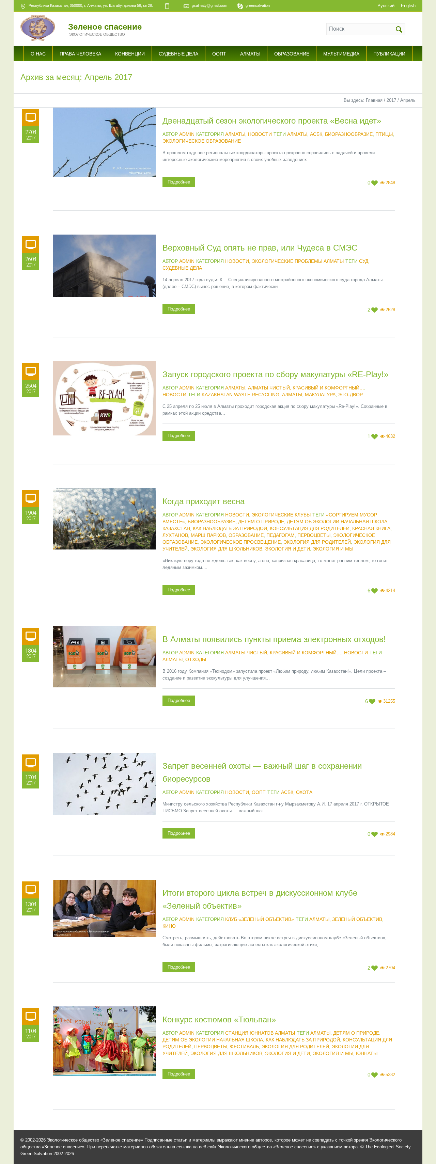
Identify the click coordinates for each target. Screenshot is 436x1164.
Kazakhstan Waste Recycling (240, 394)
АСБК (316, 134)
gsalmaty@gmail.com (209, 5)
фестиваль (244, 1046)
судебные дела (182, 268)
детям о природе (261, 521)
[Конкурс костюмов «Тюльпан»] (104, 1057)
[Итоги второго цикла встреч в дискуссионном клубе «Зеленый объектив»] (104, 931)
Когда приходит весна (203, 501)
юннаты (366, 1053)
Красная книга (371, 528)
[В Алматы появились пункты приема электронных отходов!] (104, 677)
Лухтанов (175, 535)
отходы (195, 659)
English (408, 5)
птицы (384, 134)
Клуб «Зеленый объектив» (259, 919)
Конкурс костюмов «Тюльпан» (219, 1019)
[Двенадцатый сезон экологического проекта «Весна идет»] (104, 159)
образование (246, 535)
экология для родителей (317, 542)
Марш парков (208, 535)
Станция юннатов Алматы (260, 1033)
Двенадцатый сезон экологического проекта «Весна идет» (271, 120)
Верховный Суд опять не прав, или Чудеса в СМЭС (259, 247)
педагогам (280, 535)
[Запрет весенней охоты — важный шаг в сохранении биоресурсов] (104, 804)
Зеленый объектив (357, 919)
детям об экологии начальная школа (337, 521)
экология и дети (287, 549)
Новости (260, 134)
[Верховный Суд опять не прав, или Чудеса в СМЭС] (104, 286)
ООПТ (259, 792)
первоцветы (313, 535)
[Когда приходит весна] (104, 539)
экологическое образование (201, 141)
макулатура (320, 394)
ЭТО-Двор (350, 394)
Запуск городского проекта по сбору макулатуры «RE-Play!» (275, 374)
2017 (391, 100)
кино (169, 926)
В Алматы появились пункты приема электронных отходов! (274, 639)
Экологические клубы (281, 514)
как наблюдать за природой (230, 528)
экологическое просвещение (240, 542)
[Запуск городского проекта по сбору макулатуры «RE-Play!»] (104, 412)
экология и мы (333, 549)
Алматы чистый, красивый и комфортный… (306, 387)
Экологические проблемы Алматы (298, 261)
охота (304, 792)
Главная (374, 100)
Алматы (235, 134)
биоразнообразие (349, 134)
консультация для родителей (309, 528)
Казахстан (176, 528)
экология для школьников (226, 549)
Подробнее (179, 182)
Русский (385, 5)
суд (363, 261)
